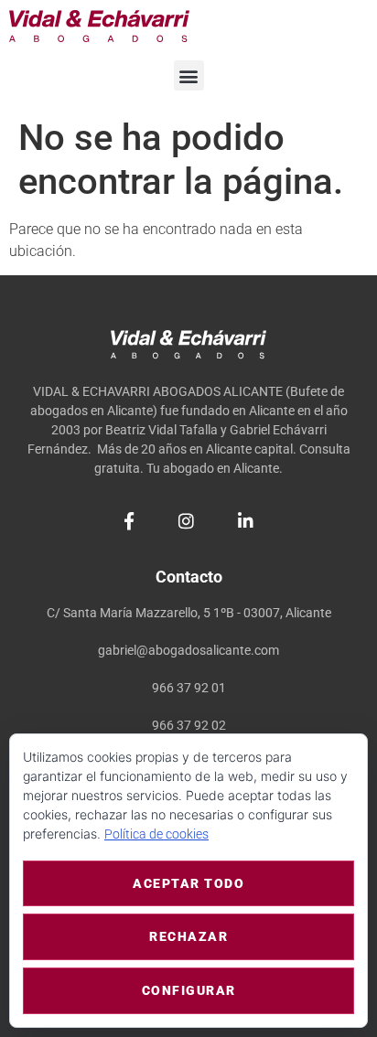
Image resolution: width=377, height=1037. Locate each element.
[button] (189, 75)
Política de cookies (156, 834)
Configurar (189, 990)
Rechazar (188, 936)
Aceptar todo (188, 883)
